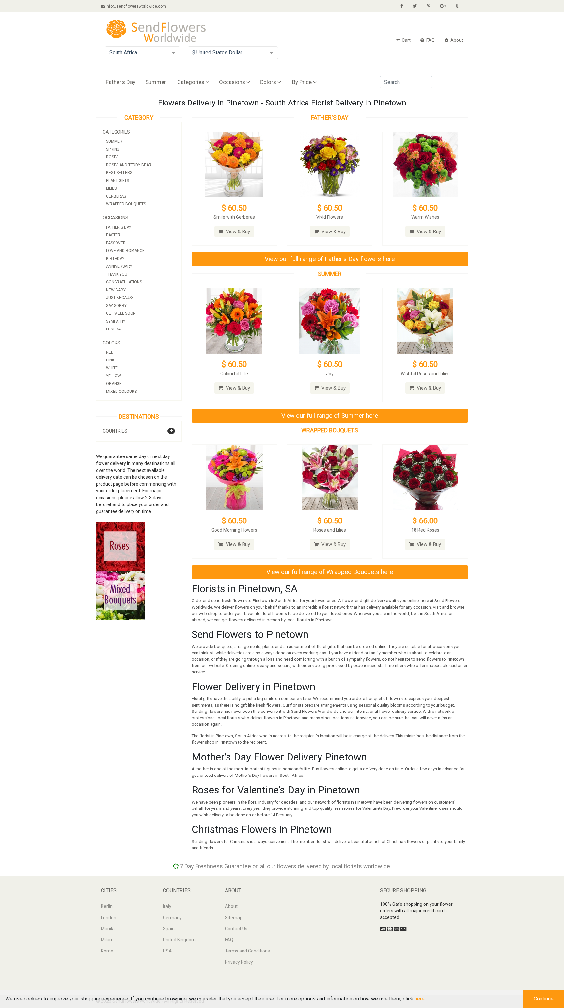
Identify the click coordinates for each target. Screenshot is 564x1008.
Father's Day (120, 82)
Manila (108, 928)
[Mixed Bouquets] (120, 595)
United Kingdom (179, 939)
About (456, 40)
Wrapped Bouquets (126, 204)
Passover (116, 243)
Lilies (111, 188)
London (108, 917)
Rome (107, 950)
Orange (114, 383)
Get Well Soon (121, 313)
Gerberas (116, 196)
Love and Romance (125, 250)
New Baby (116, 290)
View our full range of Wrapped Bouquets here (329, 572)
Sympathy (115, 321)
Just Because (120, 298)
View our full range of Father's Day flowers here (330, 259)
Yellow (113, 376)
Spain (169, 928)
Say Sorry (116, 305)
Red (110, 352)
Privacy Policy (239, 962)
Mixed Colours (121, 391)
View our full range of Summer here (329, 415)
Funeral (114, 329)
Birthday (115, 258)
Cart (406, 40)
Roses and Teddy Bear (128, 165)
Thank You (116, 274)
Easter (113, 235)
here (420, 999)
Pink (110, 360)
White (112, 368)
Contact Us (236, 928)
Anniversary (119, 266)
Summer (155, 82)
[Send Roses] (120, 546)
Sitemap (234, 917)
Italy (167, 906)
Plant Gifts (117, 180)
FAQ (430, 40)
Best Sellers (119, 172)
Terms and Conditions (247, 950)
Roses (112, 157)
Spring (112, 149)
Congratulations (124, 282)
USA (167, 950)
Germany (172, 917)
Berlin (107, 906)
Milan (106, 939)
